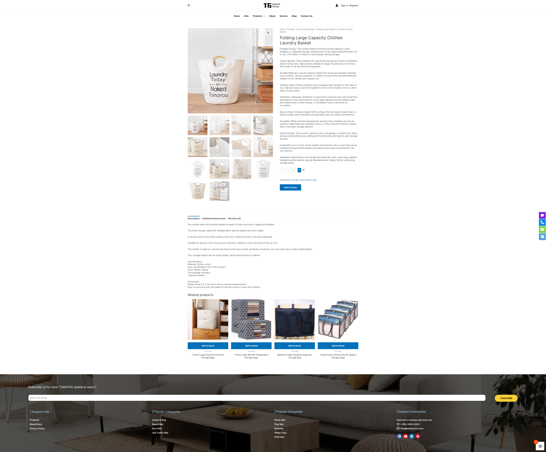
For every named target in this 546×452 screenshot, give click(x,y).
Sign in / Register (349, 5)
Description (194, 218)
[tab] (194, 218)
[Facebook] (399, 436)
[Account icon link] (337, 5)
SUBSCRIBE (506, 398)
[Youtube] (405, 436)
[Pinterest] (417, 436)
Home (282, 29)
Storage (290, 29)
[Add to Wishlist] (299, 170)
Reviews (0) (234, 218)
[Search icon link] (189, 5)
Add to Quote (290, 187)
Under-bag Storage (305, 29)
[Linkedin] (411, 436)
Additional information (214, 218)
